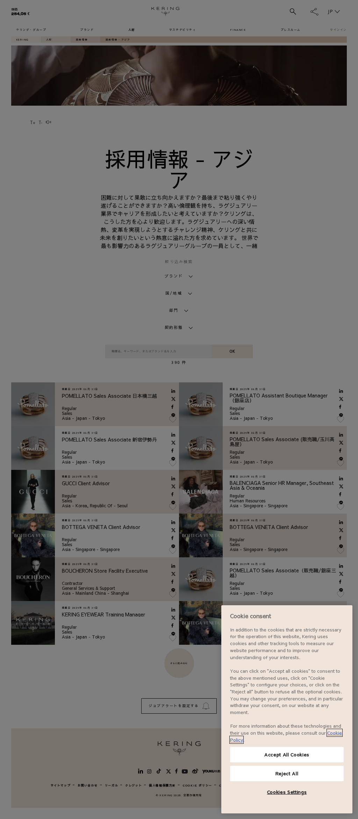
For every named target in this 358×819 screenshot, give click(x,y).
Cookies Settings (287, 792)
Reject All (287, 773)
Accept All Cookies (286, 754)
